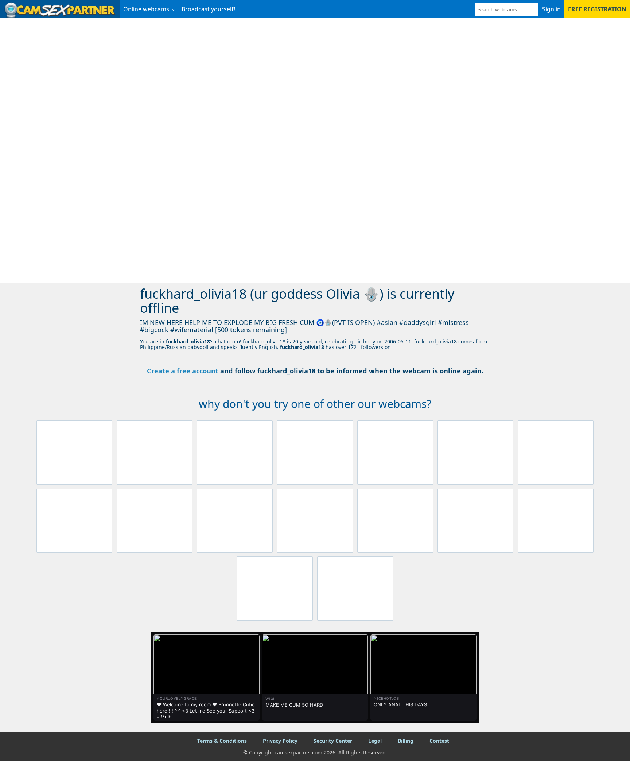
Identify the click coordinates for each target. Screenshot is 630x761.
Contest (439, 740)
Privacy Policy (280, 740)
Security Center (333, 740)
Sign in (551, 9)
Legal (375, 740)
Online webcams (146, 9)
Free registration (597, 9)
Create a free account (182, 370)
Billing (405, 740)
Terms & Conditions (222, 740)
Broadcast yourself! (208, 9)
